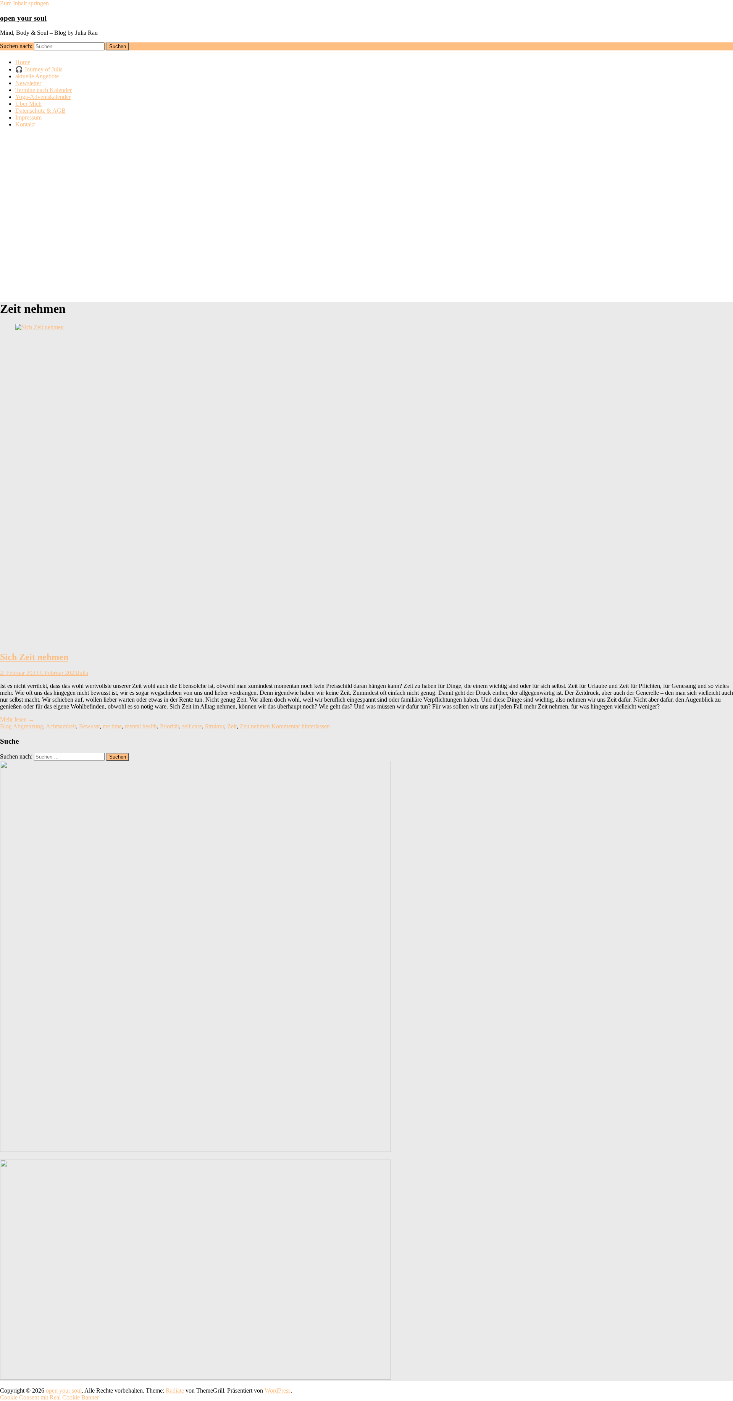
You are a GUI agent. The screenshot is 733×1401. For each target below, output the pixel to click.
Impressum (28, 117)
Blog (6, 726)
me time (112, 726)
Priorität (169, 726)
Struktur (214, 726)
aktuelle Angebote (37, 76)
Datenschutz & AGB (40, 110)
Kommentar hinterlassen (300, 726)
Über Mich (28, 103)
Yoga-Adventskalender (43, 97)
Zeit (232, 726)
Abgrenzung (28, 726)
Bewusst (89, 726)
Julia (82, 673)
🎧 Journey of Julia (39, 69)
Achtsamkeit (61, 726)
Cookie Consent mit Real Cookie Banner (49, 1397)
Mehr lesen (17, 719)
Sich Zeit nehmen (34, 657)
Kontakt (25, 124)
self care (192, 726)
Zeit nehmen (255, 726)
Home (22, 62)
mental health (141, 726)
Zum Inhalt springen (24, 3)
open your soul (23, 18)
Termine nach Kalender (43, 90)
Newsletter (28, 83)
